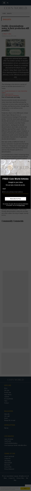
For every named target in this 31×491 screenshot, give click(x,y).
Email (4, 188)
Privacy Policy (21, 205)
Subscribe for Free (15, 198)
